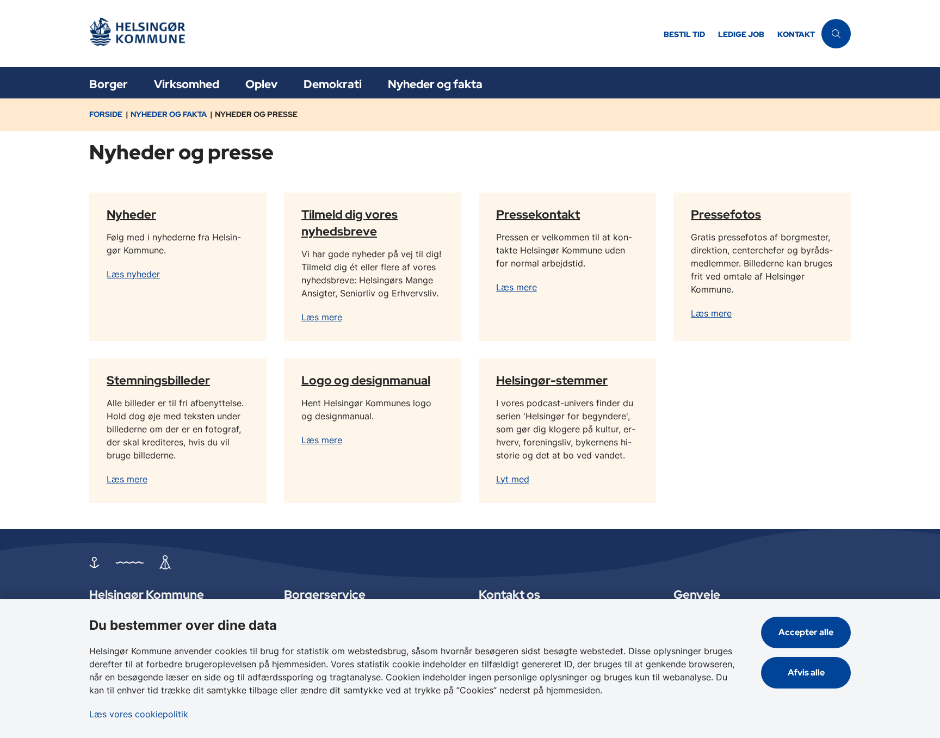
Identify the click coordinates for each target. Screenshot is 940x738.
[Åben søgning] (836, 33)
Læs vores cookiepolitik (138, 714)
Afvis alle (806, 672)
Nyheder (131, 214)
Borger (108, 84)
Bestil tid (684, 34)
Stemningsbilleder (158, 379)
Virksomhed (186, 84)
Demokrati (333, 84)
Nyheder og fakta (435, 84)
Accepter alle (805, 632)
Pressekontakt (538, 214)
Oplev (261, 84)
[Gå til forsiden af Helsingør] (373, 33)
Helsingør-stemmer (552, 379)
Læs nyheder (133, 274)
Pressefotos (726, 214)
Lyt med (512, 479)
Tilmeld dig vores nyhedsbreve (349, 222)
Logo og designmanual (365, 379)
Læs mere (321, 317)
